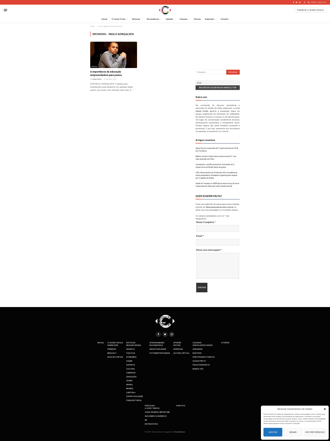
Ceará (129, 381)
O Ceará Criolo (119, 19)
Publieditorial (134, 400)
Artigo (176, 345)
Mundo (129, 389)
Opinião (169, 19)
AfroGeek (198, 349)
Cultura (130, 369)
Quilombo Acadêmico (156, 416)
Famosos (131, 373)
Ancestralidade (157, 349)
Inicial (104, 19)
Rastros (197, 353)
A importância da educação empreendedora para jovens (106, 73)
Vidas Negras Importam (157, 412)
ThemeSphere (179, 432)
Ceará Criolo (97, 79)
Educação (131, 377)
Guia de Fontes (115, 357)
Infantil (130, 349)
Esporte (130, 365)
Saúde (129, 361)
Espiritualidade (134, 396)
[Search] (308, 2)
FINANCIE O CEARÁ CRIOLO (310, 10)
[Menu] (5, 10)
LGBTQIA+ (131, 393)
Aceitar (273, 432)
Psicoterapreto (201, 365)
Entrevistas (151, 424)
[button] (325, 409)
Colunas (183, 19)
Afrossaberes (153, 19)
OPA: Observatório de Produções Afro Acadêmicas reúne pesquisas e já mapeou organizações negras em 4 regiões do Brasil (216, 175)
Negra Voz (198, 369)
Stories (197, 19)
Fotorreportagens (159, 353)
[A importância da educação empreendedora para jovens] (113, 55)
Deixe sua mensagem (209, 250)
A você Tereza (152, 408)
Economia (131, 357)
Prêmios (111, 349)
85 (146, 420)
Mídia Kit (112, 353)
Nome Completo (206, 222)
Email (200, 236)
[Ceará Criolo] (165, 10)
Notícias (136, 19)
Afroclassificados (203, 345)
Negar (293, 432)
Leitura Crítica (181, 353)
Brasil (129, 385)
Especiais (209, 19)
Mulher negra (133, 345)
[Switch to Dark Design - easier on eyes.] (304, 2)
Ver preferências (315, 432)
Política (130, 353)
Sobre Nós (112, 345)
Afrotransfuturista (204, 357)
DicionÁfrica (156, 345)
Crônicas (178, 349)
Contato (224, 19)
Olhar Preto (199, 361)
